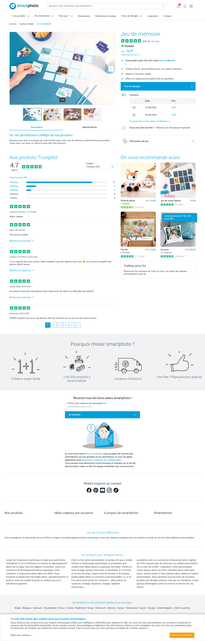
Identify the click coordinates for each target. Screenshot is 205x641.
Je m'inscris (74, 414)
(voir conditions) (167, 60)
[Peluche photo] (138, 180)
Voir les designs (132, 86)
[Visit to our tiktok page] (116, 490)
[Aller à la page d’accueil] (23, 6)
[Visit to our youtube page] (102, 490)
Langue (89, 163)
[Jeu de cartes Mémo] (178, 180)
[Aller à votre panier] (191, 5)
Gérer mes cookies (20, 635)
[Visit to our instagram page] (109, 490)
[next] (77, 325)
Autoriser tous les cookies (181, 635)
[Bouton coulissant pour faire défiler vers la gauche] (14, 69)
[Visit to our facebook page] (89, 490)
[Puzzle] (138, 229)
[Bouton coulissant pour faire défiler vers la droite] (111, 69)
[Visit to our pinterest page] (96, 490)
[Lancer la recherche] (163, 6)
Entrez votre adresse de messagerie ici (87, 403)
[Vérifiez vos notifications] (185, 5)
